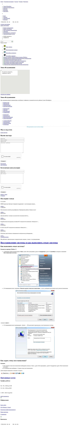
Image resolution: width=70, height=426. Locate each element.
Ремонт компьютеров (8, 27)
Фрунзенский (6, 111)
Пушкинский (6, 112)
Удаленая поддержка (9, 1)
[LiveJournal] (18, 373)
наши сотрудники (5, 25)
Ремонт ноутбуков (7, 29)
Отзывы (21, 1)
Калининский (6, 116)
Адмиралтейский (7, 120)
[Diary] (12, 373)
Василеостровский (7, 106)
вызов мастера (4, 132)
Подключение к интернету (9, 32)
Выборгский (6, 102)
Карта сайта (3, 405)
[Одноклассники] (20, 373)
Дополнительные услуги (9, 34)
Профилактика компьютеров (24, 58)
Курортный (6, 124)
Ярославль (5, 11)
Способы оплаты (4, 237)
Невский (5, 109)
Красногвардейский (8, 117)
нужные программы (5, 24)
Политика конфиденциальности (8, 409)
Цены (2, 1)
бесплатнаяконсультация (4, 164)
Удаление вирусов (17, 59)
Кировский (6, 114)
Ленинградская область (8, 7)
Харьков (5, 17)
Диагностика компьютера (22, 64)
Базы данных (9, 47)
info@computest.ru (5, 396)
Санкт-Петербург (7, 6)
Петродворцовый (7, 118)
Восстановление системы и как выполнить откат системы (29, 242)
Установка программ (19, 62)
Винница (5, 19)
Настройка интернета (11, 53)
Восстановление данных (12, 50)
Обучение (5, 31)
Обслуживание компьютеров (10, 30)
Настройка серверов (10, 56)
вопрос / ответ (4, 194)
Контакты (25, 1)
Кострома (5, 10)
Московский (6, 103)
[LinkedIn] (16, 373)
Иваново (5, 8)
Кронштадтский (7, 123)
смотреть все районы (5, 94)
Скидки (16, 1)
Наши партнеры (4, 412)
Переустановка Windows (21, 57)
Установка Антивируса (20, 60)
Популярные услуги (8, 378)
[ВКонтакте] (23, 373)
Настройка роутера (17, 63)
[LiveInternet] (15, 373)
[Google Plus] (13, 373)
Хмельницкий (6, 18)
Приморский (6, 108)
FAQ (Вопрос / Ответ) (6, 407)
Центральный (6, 122)
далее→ (2, 206)
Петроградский (6, 105)
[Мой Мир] (19, 373)
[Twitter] (22, 373)
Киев (4, 16)
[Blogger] (10, 373)
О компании (3, 414)
